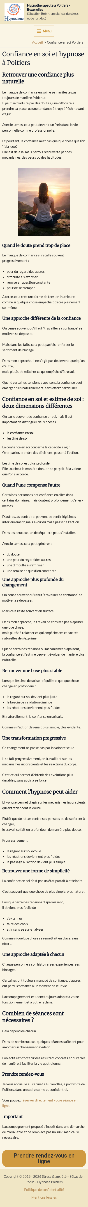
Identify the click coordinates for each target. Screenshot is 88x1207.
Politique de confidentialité (44, 1190)
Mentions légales (44, 1197)
